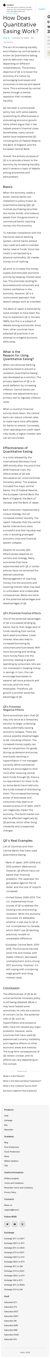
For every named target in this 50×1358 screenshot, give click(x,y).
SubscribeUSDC (11, 1316)
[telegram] (7, 1224)
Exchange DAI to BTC (13, 1280)
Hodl (6, 1116)
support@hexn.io (11, 1210)
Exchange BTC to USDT (14, 1239)
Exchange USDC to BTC (14, 1262)
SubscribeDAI (10, 1321)
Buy (6, 1125)
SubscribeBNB (10, 1330)
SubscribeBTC (10, 1302)
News (6, 1156)
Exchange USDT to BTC (14, 1243)
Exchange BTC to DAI (13, 1266)
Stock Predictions (12, 1152)
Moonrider (8, 1130)
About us (8, 1205)
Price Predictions (11, 1147)
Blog (6, 1142)
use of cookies (12, 13)
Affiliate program (11, 1178)
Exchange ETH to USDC (14, 1271)
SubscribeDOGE (11, 1335)
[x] (22, 1224)
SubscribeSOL (10, 1339)
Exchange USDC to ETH (14, 1276)
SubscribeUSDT (11, 1312)
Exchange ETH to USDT (14, 1252)
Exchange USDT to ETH (14, 1257)
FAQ (6, 1166)
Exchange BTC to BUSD (14, 1285)
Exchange (8, 1120)
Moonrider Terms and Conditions (18, 1188)
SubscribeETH (10, 1307)
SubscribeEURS (11, 1325)
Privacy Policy (10, 1192)
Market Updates (11, 1161)
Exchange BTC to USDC (14, 1248)
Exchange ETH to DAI (13, 1289)
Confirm (41, 9)
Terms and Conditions (14, 1183)
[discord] (15, 1224)
